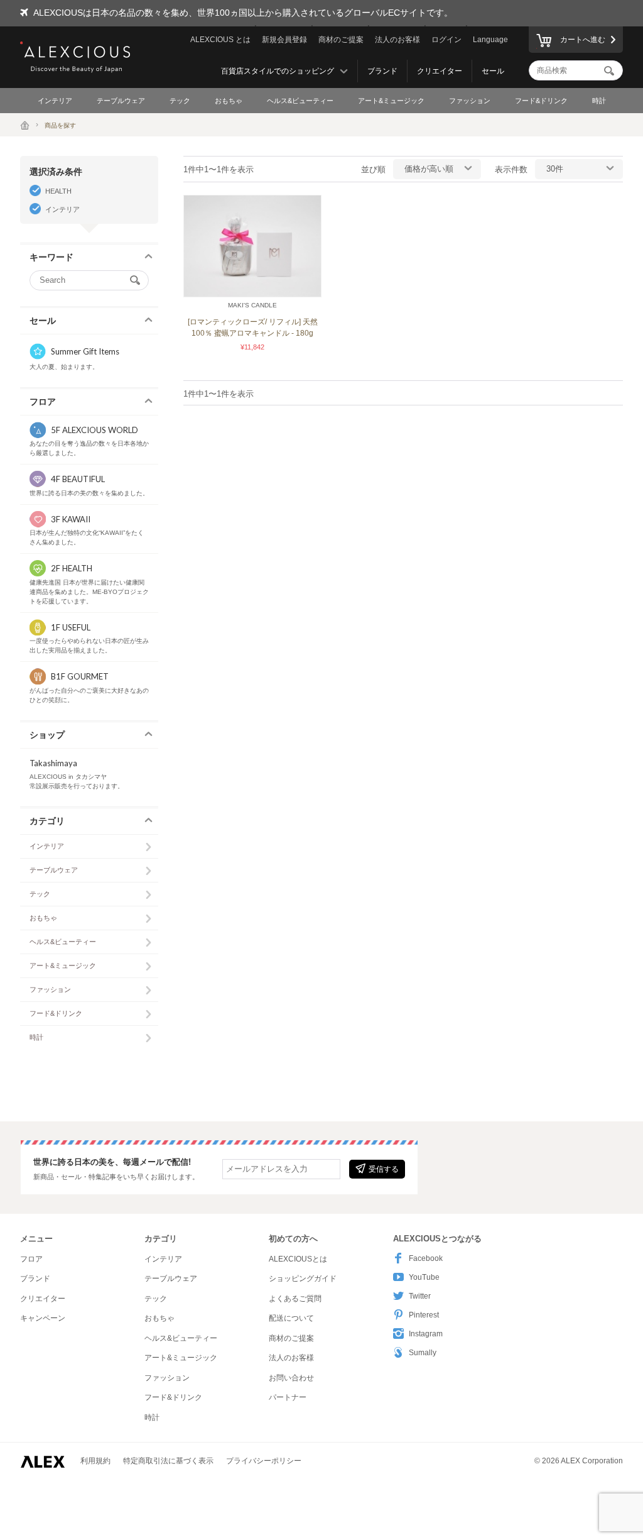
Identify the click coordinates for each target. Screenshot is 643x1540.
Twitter (420, 1296)
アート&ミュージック (391, 100)
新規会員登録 (284, 39)
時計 (599, 100)
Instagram (426, 1333)
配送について (291, 1318)
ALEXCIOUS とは (220, 39)
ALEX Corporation (592, 1460)
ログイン (446, 39)
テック (180, 100)
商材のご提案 (341, 39)
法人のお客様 (397, 39)
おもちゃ (228, 100)
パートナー (287, 1397)
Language (490, 39)
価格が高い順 (428, 168)
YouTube (424, 1277)
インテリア (55, 100)
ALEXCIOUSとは (298, 1259)
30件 (554, 168)
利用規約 (95, 1460)
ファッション (469, 100)
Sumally (422, 1352)
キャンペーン (42, 1318)
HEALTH (58, 191)
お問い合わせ (291, 1377)
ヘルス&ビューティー (300, 100)
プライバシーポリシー (263, 1460)
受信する (384, 1169)
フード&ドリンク (541, 100)
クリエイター (439, 71)
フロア (31, 1259)
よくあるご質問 (295, 1298)
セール (493, 71)
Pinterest (424, 1315)
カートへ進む (582, 39)
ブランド (382, 71)
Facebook (426, 1258)
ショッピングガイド (303, 1278)
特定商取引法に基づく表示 (168, 1460)
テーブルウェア (121, 100)
